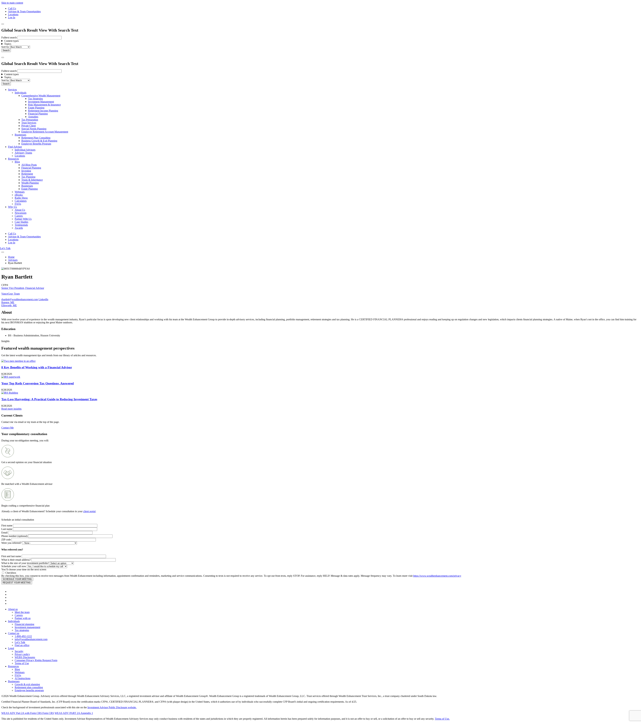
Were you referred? (11, 542)
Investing (26, 170)
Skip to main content (12, 2)
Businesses (20, 134)
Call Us (12, 8)
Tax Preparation (29, 119)
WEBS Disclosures (25, 657)
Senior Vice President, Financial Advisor (22, 288)
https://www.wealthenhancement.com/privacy (437, 575)
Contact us (13, 633)
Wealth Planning (30, 182)
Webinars (20, 191)
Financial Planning (38, 113)
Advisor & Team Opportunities (24, 11)
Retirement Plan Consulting (35, 137)
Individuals (20, 92)
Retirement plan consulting (29, 687)
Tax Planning (28, 176)
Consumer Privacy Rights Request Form (36, 660)
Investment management (27, 627)
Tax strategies (22, 630)
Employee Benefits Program (36, 143)
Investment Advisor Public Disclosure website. (112, 707)
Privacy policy (22, 654)
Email (4, 532)
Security (19, 651)
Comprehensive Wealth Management (40, 95)
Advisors (13, 260)
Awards (19, 227)
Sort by (5, 46)
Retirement (27, 173)
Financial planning (24, 624)
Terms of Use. (442, 718)
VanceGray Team (10, 293)
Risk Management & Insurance (44, 104)
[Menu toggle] (2, 57)
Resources (13, 158)
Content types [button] (11, 40)
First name (6, 525)
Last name (6, 529)
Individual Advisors (25, 149)
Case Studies (21, 221)
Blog (17, 161)
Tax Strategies (35, 98)
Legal (11, 648)
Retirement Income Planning (43, 110)
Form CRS (48, 713)
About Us (20, 209)
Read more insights (11, 408)
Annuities (33, 116)
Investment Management (41, 101)
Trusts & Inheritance (32, 179)
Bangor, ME (7, 302)
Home (11, 257)
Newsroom (20, 212)
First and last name (11, 556)
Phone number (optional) (14, 536)
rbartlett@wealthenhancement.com (19, 299)
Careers (19, 215)
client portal (89, 511)
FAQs (18, 203)
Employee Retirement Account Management (44, 131)
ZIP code (6, 539)
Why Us (12, 206)
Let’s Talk (5, 248)
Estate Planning (36, 107)
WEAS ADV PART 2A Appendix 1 (74, 713)
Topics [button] (7, 43)
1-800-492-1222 (23, 636)
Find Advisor (15, 146)
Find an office (22, 645)
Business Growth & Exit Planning (39, 140)
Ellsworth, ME (9, 305)
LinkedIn (43, 299)
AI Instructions (22, 678)
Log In (11, 17)
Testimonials (21, 224)
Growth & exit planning (27, 684)
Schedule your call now (13, 566)
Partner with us (23, 618)
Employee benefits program (29, 690)
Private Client (28, 125)
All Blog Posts (29, 164)
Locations (13, 14)
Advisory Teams (23, 152)
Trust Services (28, 122)
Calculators (21, 200)
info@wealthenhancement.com (31, 639)
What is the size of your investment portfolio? (25, 563)
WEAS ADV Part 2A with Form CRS (21, 713)
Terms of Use (22, 663)
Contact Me (7, 427)
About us (13, 609)
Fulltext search (9, 37)
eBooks (19, 194)
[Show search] (2, 24)
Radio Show (21, 197)
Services (12, 89)
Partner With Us (23, 218)
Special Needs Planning (33, 128)
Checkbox (10, 572)
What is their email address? (16, 559)
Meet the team (22, 612)
